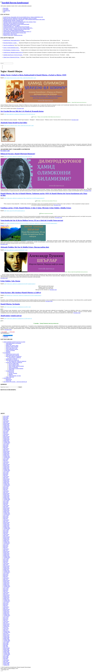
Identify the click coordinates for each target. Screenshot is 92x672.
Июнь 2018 (5, 532)
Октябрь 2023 (6, 456)
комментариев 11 (21, 210)
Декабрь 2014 (6, 582)
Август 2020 (6, 500)
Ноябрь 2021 (6, 482)
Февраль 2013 (6, 609)
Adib (5, 77)
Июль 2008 (5, 656)
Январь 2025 (6, 437)
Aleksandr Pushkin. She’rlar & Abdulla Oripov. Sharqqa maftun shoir (25, 247)
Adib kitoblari (9, 344)
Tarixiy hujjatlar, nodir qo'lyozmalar (16, 366)
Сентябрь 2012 (6, 615)
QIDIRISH (5, 336)
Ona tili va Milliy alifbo (14, 363)
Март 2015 (5, 579)
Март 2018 (5, 535)
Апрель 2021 (6, 491)
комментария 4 (37, 295)
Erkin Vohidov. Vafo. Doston (10, 281)
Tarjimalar (8, 351)
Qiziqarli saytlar (6, 10)
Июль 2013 (5, 603)
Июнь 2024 (5, 446)
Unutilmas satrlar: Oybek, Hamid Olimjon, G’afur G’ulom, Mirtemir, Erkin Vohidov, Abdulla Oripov (36, 208)
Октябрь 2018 (6, 527)
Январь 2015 (6, 581)
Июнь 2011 (5, 627)
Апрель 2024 (6, 448)
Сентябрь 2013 (6, 600)
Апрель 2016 (6, 563)
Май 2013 (5, 605)
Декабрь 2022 (6, 466)
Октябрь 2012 (6, 614)
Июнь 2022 (5, 474)
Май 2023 (5, 460)
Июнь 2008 (5, 657)
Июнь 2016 (5, 561)
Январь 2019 (6, 523)
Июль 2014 (5, 588)
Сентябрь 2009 (6, 640)
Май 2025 (5, 433)
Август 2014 (6, 587)
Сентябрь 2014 (6, 586)
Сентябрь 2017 (6, 542)
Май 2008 (5, 658)
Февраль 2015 (6, 580)
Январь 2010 (6, 635)
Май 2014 (5, 591)
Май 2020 (5, 504)
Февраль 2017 (6, 551)
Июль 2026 (5, 417)
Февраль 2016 (6, 565)
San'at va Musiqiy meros (12, 125)
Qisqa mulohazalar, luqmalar (12, 349)
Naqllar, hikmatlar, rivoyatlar (15, 375)
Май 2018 (5, 533)
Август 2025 (6, 430)
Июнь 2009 (5, 644)
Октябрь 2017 (6, 541)
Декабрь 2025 (6, 425)
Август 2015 (6, 573)
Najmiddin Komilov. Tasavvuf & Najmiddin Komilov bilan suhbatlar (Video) (19, 21)
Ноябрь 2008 (6, 651)
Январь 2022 (6, 480)
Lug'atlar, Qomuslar (13, 373)
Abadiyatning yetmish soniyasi (11, 316)
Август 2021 (6, 486)
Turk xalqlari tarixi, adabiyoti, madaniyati (17, 361)
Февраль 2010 (6, 634)
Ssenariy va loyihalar (10, 350)
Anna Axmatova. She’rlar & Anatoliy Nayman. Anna (14, 32)
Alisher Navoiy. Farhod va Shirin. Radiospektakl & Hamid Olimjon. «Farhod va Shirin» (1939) (33, 75)
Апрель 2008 (6, 660)
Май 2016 (5, 562)
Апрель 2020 (6, 505)
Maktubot (11, 374)
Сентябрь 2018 (6, 528)
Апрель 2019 (6, 520)
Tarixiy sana (9, 210)
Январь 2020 (6, 509)
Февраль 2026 (6, 423)
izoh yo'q (33, 114)
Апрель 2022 (6, 476)
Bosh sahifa (5, 8)
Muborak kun (23, 114)
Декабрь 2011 (6, 626)
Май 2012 (5, 620)
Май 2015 (5, 576)
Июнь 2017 (5, 546)
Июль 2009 (5, 643)
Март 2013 (5, 608)
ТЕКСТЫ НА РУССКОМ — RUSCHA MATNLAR (15, 381)
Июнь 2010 (5, 633)
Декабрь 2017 (6, 539)
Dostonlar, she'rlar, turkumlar (12, 346)
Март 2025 (5, 435)
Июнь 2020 (5, 503)
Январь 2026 (6, 424)
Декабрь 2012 (6, 611)
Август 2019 (6, 515)
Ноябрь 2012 (6, 613)
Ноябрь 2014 (6, 584)
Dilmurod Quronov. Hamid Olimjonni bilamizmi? (18, 154)
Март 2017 (5, 550)
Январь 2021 (6, 494)
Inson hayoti (11, 372)
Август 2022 (6, 471)
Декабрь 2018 (6, 524)
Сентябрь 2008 (6, 654)
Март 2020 (5, 506)
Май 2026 (5, 419)
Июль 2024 (5, 445)
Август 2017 (6, 544)
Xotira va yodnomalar (13, 367)
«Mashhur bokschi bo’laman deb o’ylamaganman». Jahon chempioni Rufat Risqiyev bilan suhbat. (24, 19)
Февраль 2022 (6, 478)
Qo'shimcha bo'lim (10, 370)
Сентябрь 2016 (6, 557)
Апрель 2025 (6, 434)
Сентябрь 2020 (6, 499)
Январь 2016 (6, 567)
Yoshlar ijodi (11, 369)
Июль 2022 (5, 472)
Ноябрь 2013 (6, 598)
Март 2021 (5, 492)
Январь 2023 (6, 465)
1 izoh (34, 77)
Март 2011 (5, 629)
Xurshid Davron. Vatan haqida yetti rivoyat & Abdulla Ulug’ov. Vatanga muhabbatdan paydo (23, 17)
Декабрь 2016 (6, 553)
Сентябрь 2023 (6, 457)
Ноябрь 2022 (6, 468)
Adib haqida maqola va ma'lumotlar (13, 343)
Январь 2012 (6, 625)
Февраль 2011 (6, 631)
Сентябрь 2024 (6, 442)
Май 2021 (5, 489)
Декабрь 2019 (6, 510)
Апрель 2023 (6, 462)
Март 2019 (5, 521)
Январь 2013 (6, 610)
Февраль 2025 (6, 436)
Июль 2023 (5, 459)
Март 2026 (5, 422)
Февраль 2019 (6, 522)
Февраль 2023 (6, 464)
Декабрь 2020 (6, 495)
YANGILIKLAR (7, 378)
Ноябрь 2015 (6, 569)
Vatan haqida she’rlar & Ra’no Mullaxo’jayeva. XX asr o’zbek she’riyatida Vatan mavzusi (32, 220)
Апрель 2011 (6, 628)
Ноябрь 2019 (6, 511)
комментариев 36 (40, 198)
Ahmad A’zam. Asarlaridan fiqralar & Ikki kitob (13, 30)
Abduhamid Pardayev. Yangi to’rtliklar (11, 25)
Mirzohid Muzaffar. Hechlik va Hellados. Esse (13, 20)
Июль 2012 (5, 617)
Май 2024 (5, 447)
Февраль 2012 (6, 623)
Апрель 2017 (6, 549)
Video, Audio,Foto (24, 77)
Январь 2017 (6, 552)
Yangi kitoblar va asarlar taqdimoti (16, 368)
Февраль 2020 (6, 507)
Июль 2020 (5, 501)
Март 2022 (5, 477)
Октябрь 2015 (6, 570)
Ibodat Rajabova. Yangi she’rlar (10, 33)
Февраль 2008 (6, 662)
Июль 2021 (5, 487)
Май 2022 (5, 475)
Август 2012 (6, 616)
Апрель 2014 (6, 592)
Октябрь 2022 (6, 469)
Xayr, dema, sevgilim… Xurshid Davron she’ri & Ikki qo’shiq (16, 29)
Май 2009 (5, 645)
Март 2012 (5, 622)
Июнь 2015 (5, 575)
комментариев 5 (31, 283)
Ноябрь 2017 (6, 540)
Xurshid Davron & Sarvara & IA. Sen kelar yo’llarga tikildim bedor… (18, 27)
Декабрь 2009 (6, 637)
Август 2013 (6, 602)
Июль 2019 (5, 516)
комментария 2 (53, 223)
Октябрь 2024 (6, 441)
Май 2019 (5, 518)
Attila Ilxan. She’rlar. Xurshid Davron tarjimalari (13, 23)
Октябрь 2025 (6, 428)
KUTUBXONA (6, 352)
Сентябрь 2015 (6, 571)
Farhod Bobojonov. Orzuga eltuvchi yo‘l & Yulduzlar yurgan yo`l (17, 31)
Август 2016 (6, 558)
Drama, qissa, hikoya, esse (11, 348)
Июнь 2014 (5, 590)
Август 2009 (6, 642)
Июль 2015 (5, 574)
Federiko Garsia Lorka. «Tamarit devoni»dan (12, 35)
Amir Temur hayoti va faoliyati (12, 355)
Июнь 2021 (5, 488)
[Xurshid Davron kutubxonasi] (15, 2)
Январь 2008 (6, 663)
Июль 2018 (5, 530)
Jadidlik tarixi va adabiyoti (11, 358)
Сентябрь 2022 (6, 470)
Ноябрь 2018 (6, 526)
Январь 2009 (6, 649)
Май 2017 (5, 547)
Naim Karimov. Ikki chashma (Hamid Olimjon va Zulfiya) (21, 292)
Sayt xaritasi (5, 9)
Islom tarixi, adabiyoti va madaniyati (13, 356)
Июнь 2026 (5, 418)
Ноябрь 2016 (6, 555)
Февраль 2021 (6, 493)
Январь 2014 (6, 596)
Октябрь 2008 (6, 652)
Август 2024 (6, 443)
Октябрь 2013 (6, 599)
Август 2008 (6, 655)
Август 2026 (6, 416)
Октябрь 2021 (6, 483)
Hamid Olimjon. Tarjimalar (10, 304)
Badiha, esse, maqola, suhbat (12, 345)
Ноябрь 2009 (6, 638)
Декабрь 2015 (6, 568)
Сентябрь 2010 (6, 632)
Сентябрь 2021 (6, 484)
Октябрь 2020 (6, 498)
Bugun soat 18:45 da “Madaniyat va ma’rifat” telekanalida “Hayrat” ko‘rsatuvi (20, 18)
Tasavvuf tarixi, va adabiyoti (15, 357)
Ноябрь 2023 (6, 454)
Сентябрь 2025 (6, 429)
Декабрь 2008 (6, 650)
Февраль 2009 (6, 648)
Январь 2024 (6, 452)
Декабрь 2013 (6, 597)
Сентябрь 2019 (6, 513)
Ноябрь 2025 (6, 427)
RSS (4, 11)
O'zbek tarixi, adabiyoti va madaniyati (15, 156)
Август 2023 (6, 458)
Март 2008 (5, 661)
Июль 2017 (5, 545)
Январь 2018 (6, 538)
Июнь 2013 (5, 604)
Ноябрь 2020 (6, 497)
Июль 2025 (5, 431)
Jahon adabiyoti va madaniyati (13, 114)
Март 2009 (5, 646)
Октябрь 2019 (6, 512)
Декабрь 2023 (6, 453)
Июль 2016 (5, 559)
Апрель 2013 (6, 607)
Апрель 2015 (6, 578)
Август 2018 (6, 529)
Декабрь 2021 (6, 481)
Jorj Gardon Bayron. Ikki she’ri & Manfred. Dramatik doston (22, 111)
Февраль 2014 (6, 594)
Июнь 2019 (5, 517)
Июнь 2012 (5, 619)
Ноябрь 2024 (6, 440)
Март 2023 (5, 463)
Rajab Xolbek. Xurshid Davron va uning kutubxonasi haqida (16, 24)
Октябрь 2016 (6, 556)
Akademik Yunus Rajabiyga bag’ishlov (14, 122)
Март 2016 (5, 564)
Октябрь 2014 (6, 585)
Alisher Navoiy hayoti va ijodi (12, 77)
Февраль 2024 (6, 451)
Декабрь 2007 (6, 664)
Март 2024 (5, 449)
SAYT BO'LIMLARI (8, 335)
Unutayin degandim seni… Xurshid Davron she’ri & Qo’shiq (16, 26)
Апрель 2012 (6, 621)
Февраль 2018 (6, 536)
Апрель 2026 (6, 420)
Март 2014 (5, 593)
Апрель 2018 (6, 534)
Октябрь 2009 (6, 639)
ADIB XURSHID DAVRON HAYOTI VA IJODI (17, 223)
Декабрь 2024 (6, 439)
